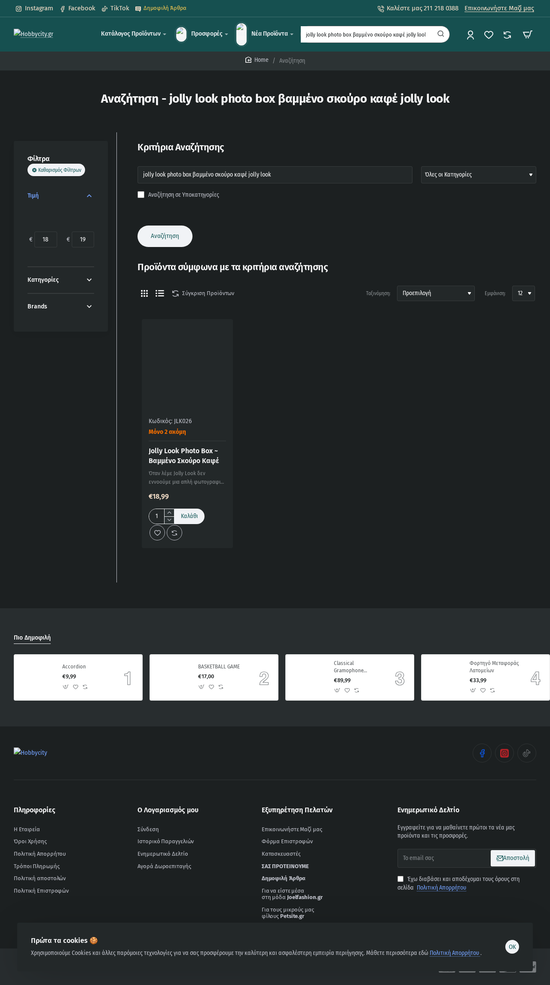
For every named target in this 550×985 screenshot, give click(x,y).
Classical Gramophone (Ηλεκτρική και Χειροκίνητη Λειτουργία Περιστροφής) (350, 667)
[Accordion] (37, 677)
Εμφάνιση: (495, 293)
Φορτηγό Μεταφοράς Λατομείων (494, 667)
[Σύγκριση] (508, 35)
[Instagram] (504, 753)
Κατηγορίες (43, 280)
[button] (189, 516)
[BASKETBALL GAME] (172, 677)
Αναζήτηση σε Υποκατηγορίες (183, 194)
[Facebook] (482, 753)
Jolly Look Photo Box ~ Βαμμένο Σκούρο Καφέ (184, 455)
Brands (37, 306)
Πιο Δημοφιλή (32, 637)
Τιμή (33, 195)
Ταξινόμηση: (378, 293)
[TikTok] (526, 753)
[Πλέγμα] (144, 293)
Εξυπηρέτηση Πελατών (297, 810)
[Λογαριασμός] (471, 35)
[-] (169, 520)
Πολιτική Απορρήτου (455, 953)
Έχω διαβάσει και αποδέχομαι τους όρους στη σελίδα (458, 883)
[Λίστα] (160, 293)
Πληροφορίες (34, 810)
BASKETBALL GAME (219, 666)
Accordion (74, 666)
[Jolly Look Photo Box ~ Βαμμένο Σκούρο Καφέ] (187, 364)
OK (512, 947)
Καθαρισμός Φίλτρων (59, 170)
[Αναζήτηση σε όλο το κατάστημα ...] (440, 34)
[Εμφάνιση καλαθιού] (527, 34)
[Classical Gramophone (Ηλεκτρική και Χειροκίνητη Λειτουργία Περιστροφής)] (308, 677)
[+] (169, 512)
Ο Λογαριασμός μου (168, 810)
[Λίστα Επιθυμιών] (489, 35)
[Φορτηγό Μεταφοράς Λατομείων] (444, 677)
